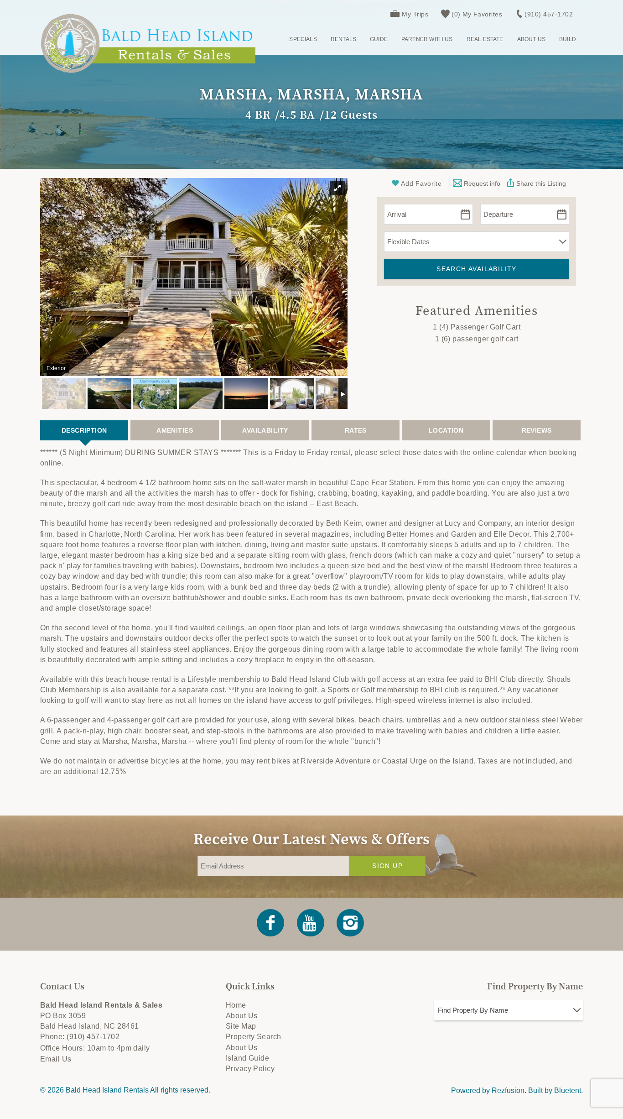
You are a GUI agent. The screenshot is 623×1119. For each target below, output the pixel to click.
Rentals (343, 39)
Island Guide (248, 1058)
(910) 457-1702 (548, 14)
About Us (531, 39)
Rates (356, 430)
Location (446, 430)
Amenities (174, 430)
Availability (265, 430)
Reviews (537, 430)
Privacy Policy (250, 1068)
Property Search (253, 1037)
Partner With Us (427, 39)
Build (567, 39)
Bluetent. (568, 1090)
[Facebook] (271, 922)
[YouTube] (311, 922)
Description (84, 430)
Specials (303, 39)
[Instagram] (351, 922)
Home (236, 1005)
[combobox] (508, 1010)
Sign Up (387, 865)
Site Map (241, 1026)
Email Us (56, 1059)
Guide (379, 39)
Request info (481, 183)
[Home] (147, 43)
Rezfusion (508, 1090)
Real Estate (485, 39)
